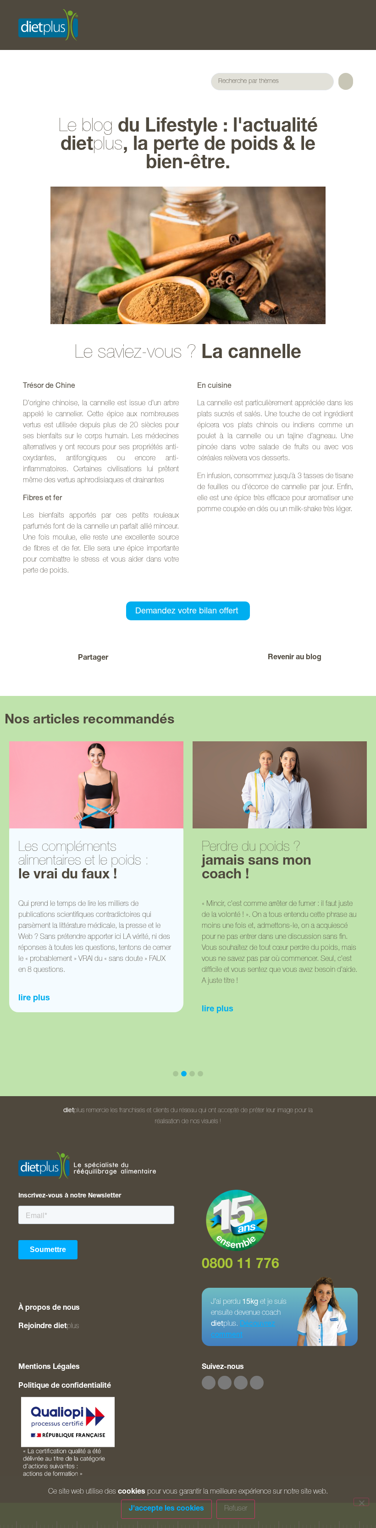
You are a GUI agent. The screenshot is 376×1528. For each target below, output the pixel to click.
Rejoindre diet (48, 1326)
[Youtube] (241, 1383)
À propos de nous (49, 1308)
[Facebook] (209, 1383)
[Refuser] (361, 1502)
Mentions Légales (49, 1367)
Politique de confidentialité (64, 1386)
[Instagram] (225, 1383)
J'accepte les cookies (166, 1509)
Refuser (235, 1509)
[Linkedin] (257, 1383)
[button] (143, 658)
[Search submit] (345, 81)
